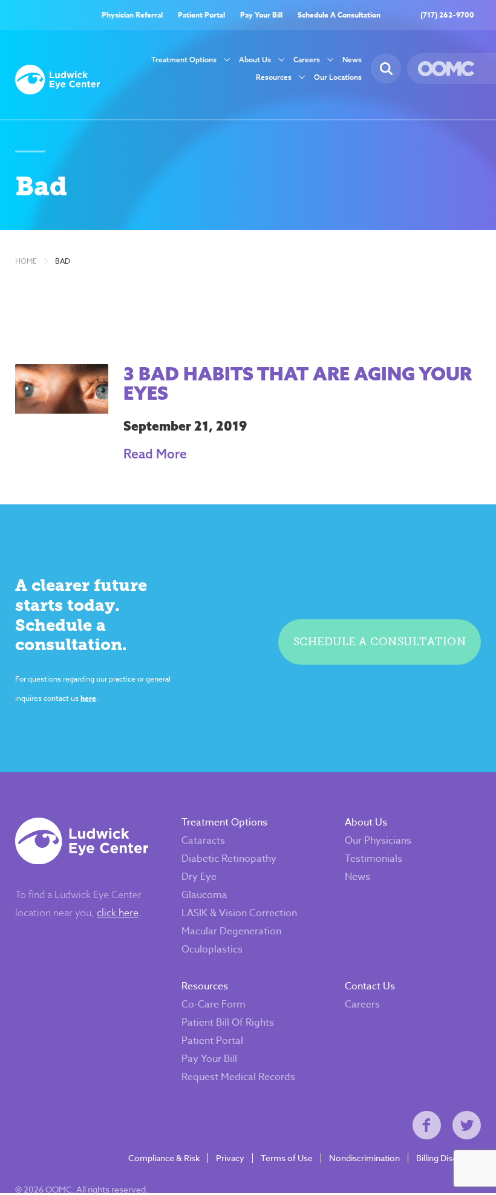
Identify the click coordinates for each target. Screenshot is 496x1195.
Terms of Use (287, 1158)
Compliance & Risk (164, 1158)
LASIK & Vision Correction (239, 913)
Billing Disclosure (448, 1158)
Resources (274, 77)
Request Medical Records (238, 1077)
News (352, 59)
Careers (306, 59)
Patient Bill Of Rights (227, 1022)
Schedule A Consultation (339, 15)
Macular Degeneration (231, 931)
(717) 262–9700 (447, 15)
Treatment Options (184, 59)
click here (118, 913)
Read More (155, 453)
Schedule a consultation (379, 641)
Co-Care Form (213, 1004)
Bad (62, 261)
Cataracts (203, 840)
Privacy (230, 1158)
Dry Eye (199, 877)
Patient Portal (201, 15)
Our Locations (338, 77)
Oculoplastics (212, 949)
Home (26, 261)
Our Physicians (378, 840)
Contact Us (370, 986)
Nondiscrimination (364, 1158)
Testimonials (373, 858)
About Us (255, 59)
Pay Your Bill (261, 15)
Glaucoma (204, 895)
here (88, 698)
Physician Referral (132, 15)
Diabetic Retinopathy (228, 858)
